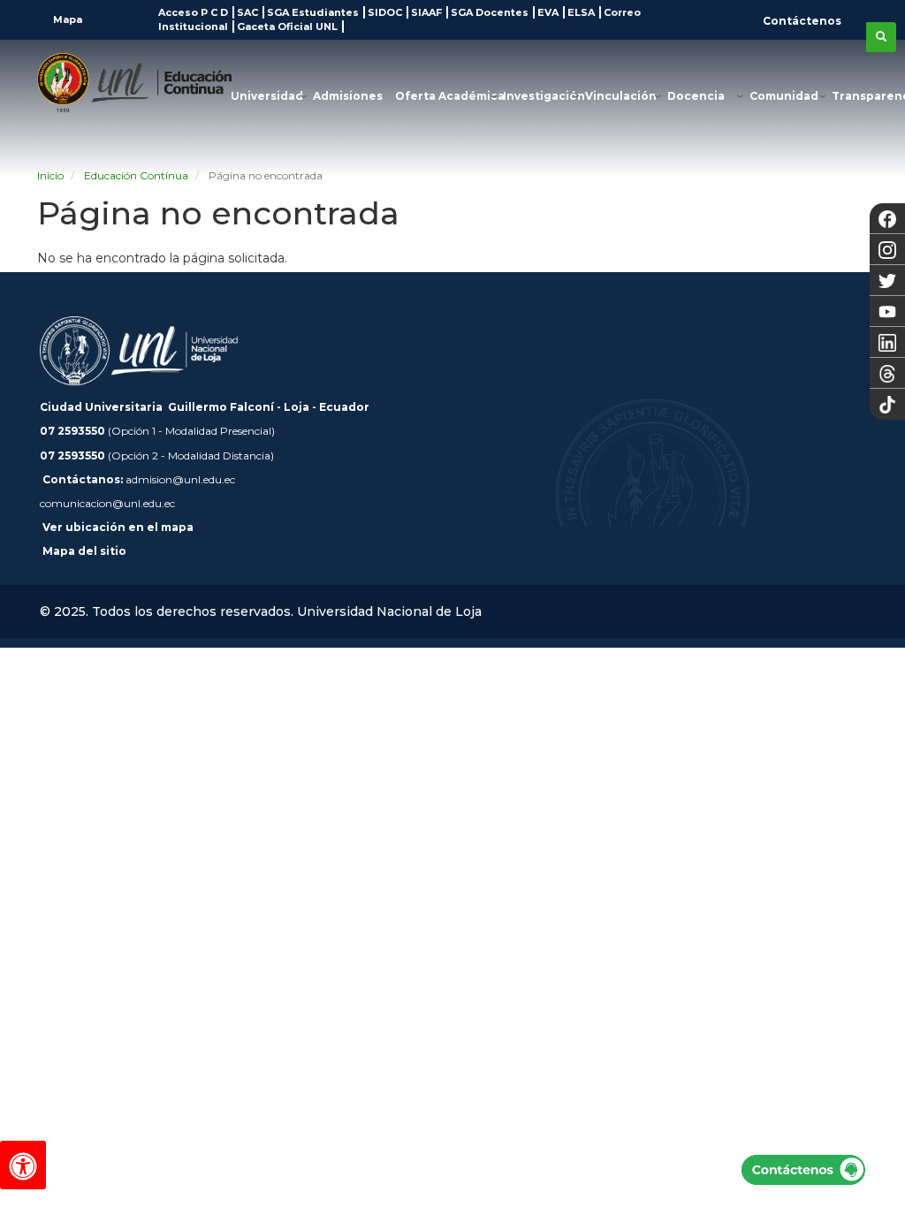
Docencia (696, 95)
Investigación (544, 95)
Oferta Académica (450, 95)
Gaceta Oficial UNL (287, 26)
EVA (548, 12)
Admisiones (348, 95)
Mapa (66, 19)
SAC (247, 12)
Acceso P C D (193, 12)
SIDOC (385, 12)
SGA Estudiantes (313, 12)
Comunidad (783, 95)
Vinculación (621, 95)
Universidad (267, 95)
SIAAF (426, 12)
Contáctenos (802, 20)
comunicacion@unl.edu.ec (107, 503)
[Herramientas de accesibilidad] (23, 1165)
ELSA (581, 12)
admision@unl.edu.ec (180, 479)
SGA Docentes (490, 12)
